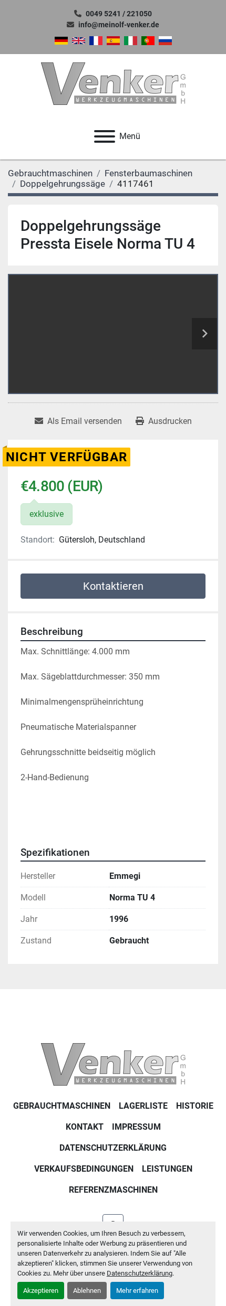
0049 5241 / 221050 (119, 13)
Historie (194, 1106)
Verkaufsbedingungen (83, 1169)
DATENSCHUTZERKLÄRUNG (113, 1148)
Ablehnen (87, 1290)
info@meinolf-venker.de (118, 24)
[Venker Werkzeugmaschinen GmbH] (113, 1064)
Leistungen (167, 1169)
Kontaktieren (113, 586)
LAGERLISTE (143, 1106)
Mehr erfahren (137, 1290)
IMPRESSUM (136, 1127)
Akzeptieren (40, 1290)
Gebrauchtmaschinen (61, 1106)
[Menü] (104, 136)
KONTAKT (85, 1127)
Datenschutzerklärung (139, 1273)
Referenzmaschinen (113, 1190)
